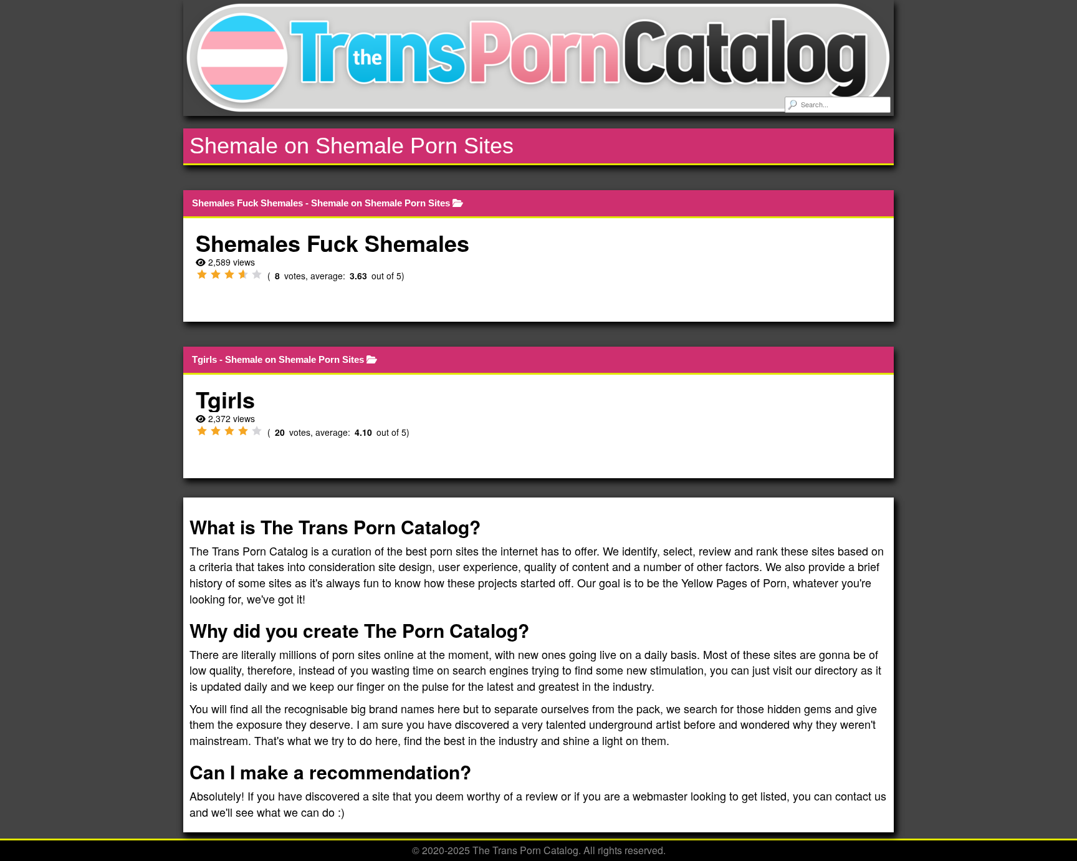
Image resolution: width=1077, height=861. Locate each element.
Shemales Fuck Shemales (247, 203)
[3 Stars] (229, 274)
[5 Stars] (257, 274)
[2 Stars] (215, 274)
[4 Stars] (243, 274)
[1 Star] (202, 274)
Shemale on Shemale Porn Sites (380, 203)
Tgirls (204, 359)
